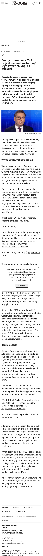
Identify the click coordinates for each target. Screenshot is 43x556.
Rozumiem (22, 286)
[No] (39, 267)
